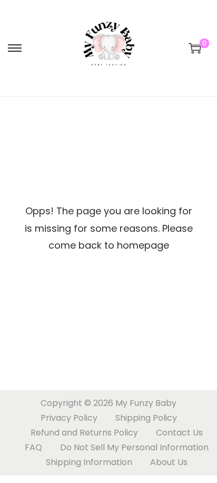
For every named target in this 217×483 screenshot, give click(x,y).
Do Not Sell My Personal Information (134, 447)
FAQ (33, 447)
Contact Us (179, 433)
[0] (195, 48)
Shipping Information (89, 462)
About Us (169, 462)
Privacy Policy (69, 418)
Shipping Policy (146, 418)
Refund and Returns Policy (84, 433)
